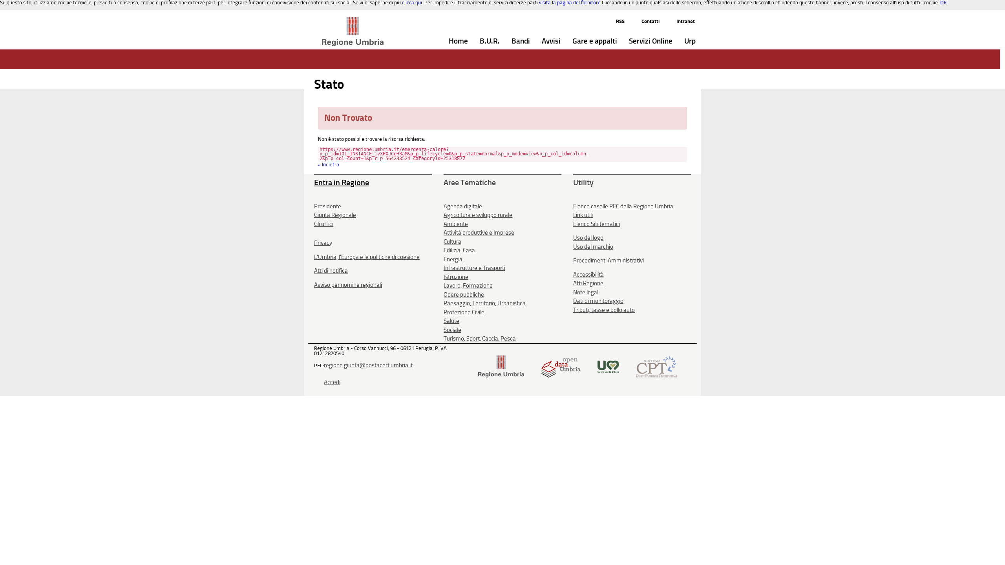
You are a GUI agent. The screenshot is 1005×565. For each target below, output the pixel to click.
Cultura (452, 241)
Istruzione (456, 277)
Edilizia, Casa (459, 250)
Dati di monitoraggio (598, 300)
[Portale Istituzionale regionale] (501, 366)
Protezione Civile (464, 312)
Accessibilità (588, 274)
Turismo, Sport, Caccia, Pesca (480, 338)
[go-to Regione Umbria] (352, 20)
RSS (620, 21)
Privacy (323, 242)
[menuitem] (458, 41)
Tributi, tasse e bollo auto (604, 309)
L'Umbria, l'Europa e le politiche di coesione (367, 257)
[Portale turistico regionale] (608, 366)
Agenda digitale (463, 206)
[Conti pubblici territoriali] (656, 366)
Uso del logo (588, 237)
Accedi (332, 382)
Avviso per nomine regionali (348, 284)
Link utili (583, 215)
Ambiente (456, 224)
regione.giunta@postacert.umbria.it (368, 365)
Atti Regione (588, 283)
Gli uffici (323, 224)
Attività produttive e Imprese (479, 232)
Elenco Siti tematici (596, 224)
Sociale (452, 330)
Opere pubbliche (464, 294)
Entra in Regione (341, 182)
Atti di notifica (331, 270)
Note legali (586, 292)
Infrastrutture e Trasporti (474, 268)
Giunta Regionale (335, 215)
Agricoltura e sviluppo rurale (478, 215)
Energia (453, 259)
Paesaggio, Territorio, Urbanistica (485, 303)
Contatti (650, 21)
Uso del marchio (593, 246)
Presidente (327, 206)
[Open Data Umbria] (561, 366)
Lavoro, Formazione (468, 285)
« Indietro (328, 165)
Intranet (685, 21)
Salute (451, 320)
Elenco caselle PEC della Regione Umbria (623, 206)
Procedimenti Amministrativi (608, 260)
